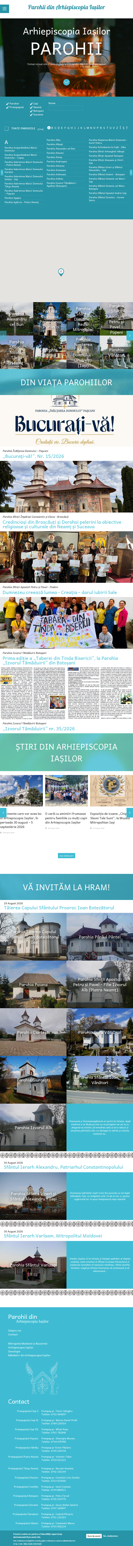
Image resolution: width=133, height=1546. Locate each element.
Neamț (37, 107)
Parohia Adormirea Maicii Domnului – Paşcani (24, 192)
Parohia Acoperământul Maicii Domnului (21, 149)
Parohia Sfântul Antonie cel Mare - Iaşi (107, 180)
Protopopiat (16, 107)
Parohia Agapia (13, 198)
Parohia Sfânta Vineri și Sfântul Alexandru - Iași (105, 168)
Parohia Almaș (54, 157)
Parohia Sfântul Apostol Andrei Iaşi (108, 193)
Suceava (38, 114)
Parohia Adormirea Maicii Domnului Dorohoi (24, 170)
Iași (35, 103)
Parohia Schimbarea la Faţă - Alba (107, 147)
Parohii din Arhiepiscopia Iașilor (66, 7)
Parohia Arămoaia (56, 174)
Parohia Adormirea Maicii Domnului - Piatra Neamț (24, 163)
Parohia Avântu (55, 178)
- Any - (21, 129)
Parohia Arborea (55, 166)
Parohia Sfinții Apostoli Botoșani (106, 156)
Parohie (14, 103)
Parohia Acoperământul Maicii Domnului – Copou (21, 156)
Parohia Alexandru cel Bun (61, 148)
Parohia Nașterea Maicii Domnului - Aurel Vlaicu (108, 141)
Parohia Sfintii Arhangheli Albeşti (106, 151)
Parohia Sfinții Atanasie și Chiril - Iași (107, 161)
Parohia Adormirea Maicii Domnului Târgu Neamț (24, 185)
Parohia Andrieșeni (57, 161)
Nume (51, 103)
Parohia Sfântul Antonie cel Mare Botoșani (106, 187)
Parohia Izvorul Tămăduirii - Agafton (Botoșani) (62, 184)
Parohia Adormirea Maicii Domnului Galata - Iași (24, 177)
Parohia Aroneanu (56, 170)
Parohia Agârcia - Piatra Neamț (22, 202)
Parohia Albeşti (55, 144)
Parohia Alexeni (55, 153)
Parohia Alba (53, 140)
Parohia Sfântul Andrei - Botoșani (107, 174)
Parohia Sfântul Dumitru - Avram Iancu (106, 198)
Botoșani (38, 111)
